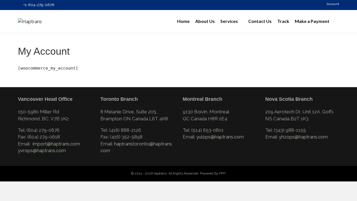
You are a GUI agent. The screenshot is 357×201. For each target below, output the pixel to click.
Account (332, 4)
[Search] (335, 21)
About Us (205, 21)
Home (183, 21)
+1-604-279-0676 (38, 5)
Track (283, 21)
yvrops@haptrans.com (42, 150)
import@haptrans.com (56, 144)
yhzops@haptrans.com (303, 137)
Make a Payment (312, 21)
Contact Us (260, 21)
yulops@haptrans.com (220, 137)
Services (229, 21)
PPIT (222, 173)
